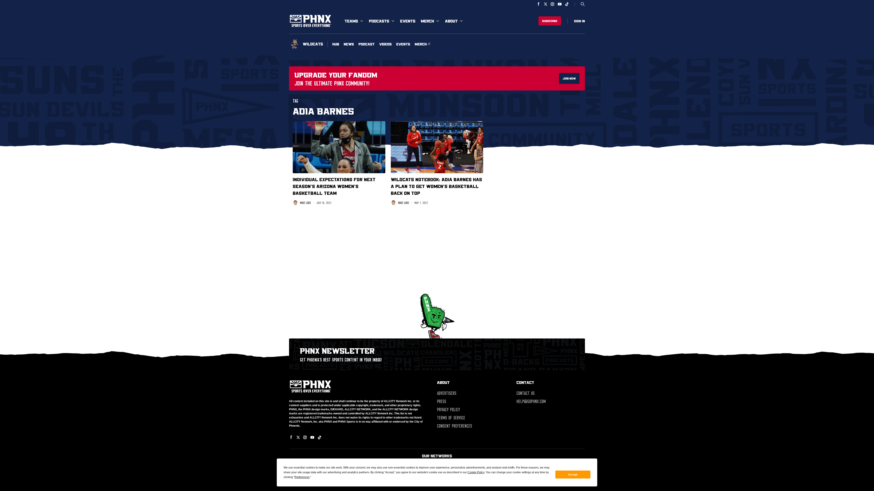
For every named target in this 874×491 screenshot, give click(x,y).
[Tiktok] (567, 4)
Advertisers (446, 393)
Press (441, 401)
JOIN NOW (569, 78)
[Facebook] (538, 4)
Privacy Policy (448, 410)
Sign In (579, 21)
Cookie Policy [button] (475, 472)
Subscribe (549, 21)
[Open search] (582, 4)
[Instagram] (552, 4)
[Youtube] (559, 4)
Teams (351, 21)
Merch (427, 21)
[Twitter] (545, 4)
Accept (572, 474)
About (451, 21)
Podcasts (379, 21)
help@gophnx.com (531, 401)
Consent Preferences (454, 426)
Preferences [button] (302, 477)
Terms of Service (451, 418)
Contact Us (525, 393)
